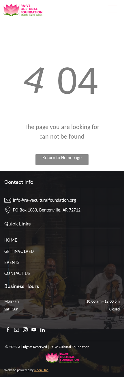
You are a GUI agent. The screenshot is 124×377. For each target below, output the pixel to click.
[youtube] (33, 330)
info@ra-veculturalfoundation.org (44, 200)
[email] (16, 330)
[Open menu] (112, 9)
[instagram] (25, 330)
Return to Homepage (62, 157)
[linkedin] (42, 330)
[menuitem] (62, 239)
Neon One (41, 370)
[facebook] (8, 330)
